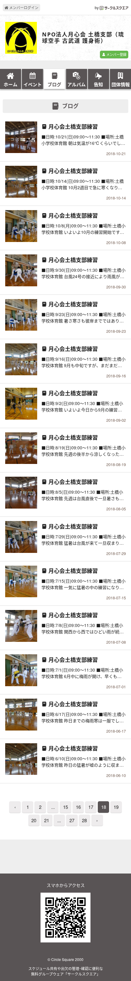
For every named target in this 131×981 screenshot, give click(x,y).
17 (90, 807)
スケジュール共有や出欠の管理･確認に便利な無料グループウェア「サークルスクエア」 (65, 971)
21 (46, 820)
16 (78, 807)
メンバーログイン (23, 7)
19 (116, 807)
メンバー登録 (115, 54)
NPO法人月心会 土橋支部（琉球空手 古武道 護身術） (83, 37)
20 (33, 820)
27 (71, 820)
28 (84, 820)
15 (65, 807)
